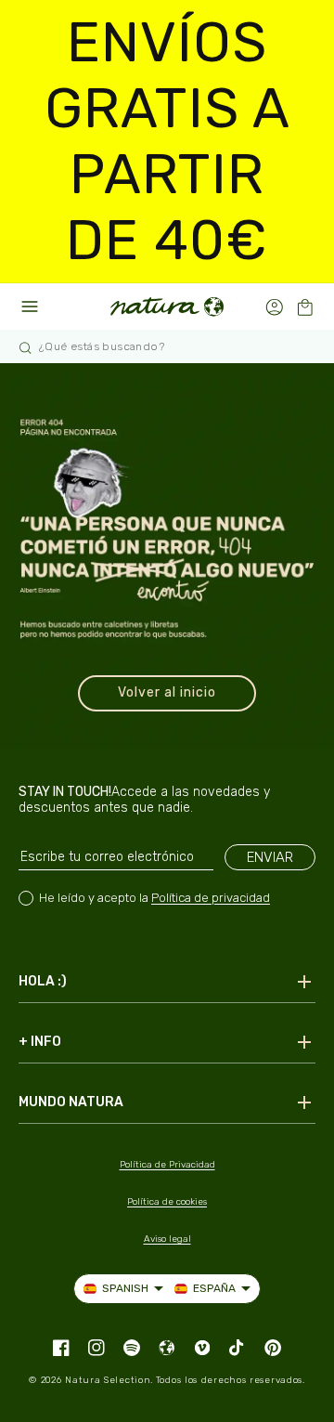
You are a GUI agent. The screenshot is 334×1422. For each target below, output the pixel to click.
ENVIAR (270, 857)
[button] (304, 307)
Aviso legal (167, 1239)
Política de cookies (167, 1201)
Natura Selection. (109, 1380)
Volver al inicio (167, 692)
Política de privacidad (210, 898)
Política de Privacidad (167, 1164)
